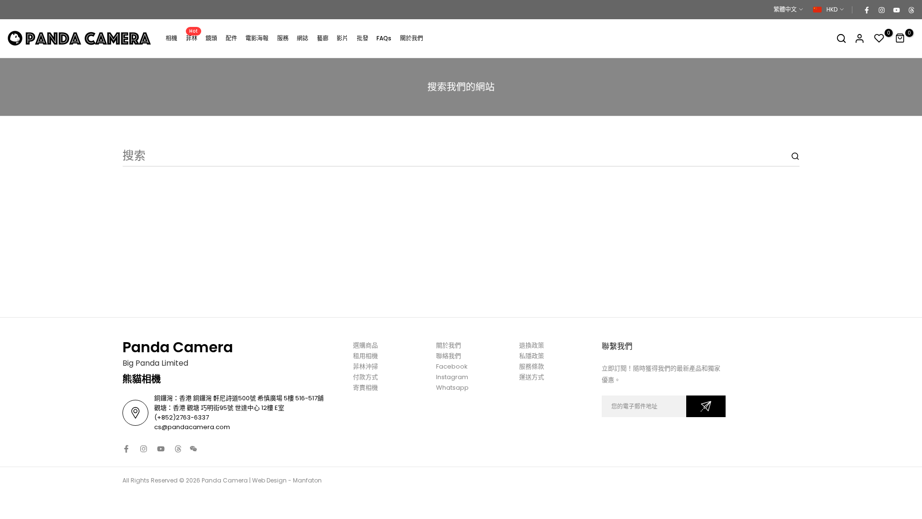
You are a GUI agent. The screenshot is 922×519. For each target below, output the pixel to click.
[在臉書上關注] (866, 9)
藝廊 (322, 38)
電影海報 (256, 38)
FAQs (383, 38)
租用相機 (365, 355)
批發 (362, 38)
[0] (879, 38)
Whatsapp (452, 387)
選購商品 (365, 345)
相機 (171, 38)
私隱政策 (531, 355)
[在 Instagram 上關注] (881, 9)
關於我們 (411, 38)
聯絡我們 (448, 355)
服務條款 (531, 366)
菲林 (192, 37)
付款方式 (365, 377)
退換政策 (531, 345)
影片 (342, 38)
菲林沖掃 (365, 366)
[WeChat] (193, 449)
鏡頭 (211, 38)
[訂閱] (706, 406)
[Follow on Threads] (911, 9)
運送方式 (531, 377)
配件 (231, 38)
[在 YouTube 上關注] (896, 9)
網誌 (302, 38)
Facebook (452, 366)
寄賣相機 (365, 387)
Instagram (452, 377)
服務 (283, 38)
